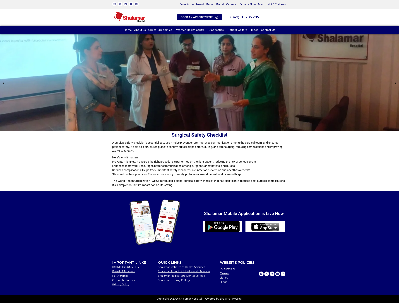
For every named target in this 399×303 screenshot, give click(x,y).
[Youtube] (131, 4)
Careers (231, 4)
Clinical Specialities (160, 30)
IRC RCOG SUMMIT (124, 267)
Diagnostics (216, 30)
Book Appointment (191, 4)
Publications (227, 268)
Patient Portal (215, 4)
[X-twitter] (120, 4)
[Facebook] (114, 4)
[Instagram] (136, 4)
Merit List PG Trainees (272, 4)
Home (128, 30)
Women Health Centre (190, 30)
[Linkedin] (125, 4)
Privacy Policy (120, 284)
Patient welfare (237, 30)
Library (224, 277)
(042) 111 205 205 (244, 17)
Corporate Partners (124, 280)
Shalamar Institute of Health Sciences (181, 267)
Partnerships (120, 275)
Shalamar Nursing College (174, 280)
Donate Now (248, 4)
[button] (232, 4)
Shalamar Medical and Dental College (181, 275)
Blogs (254, 30)
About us (140, 30)
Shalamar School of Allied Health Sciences (184, 271)
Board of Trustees (123, 271)
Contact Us (268, 30)
